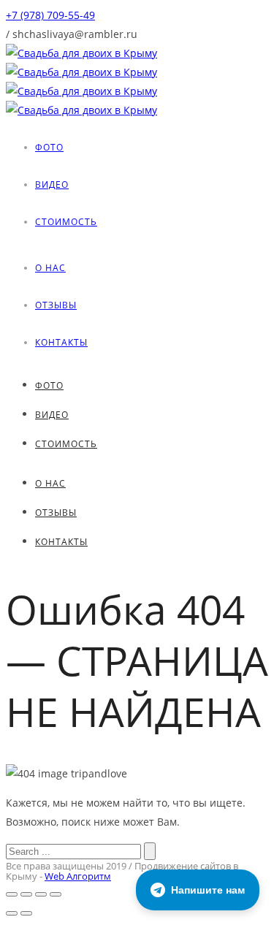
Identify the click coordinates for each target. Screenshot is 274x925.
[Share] (26, 894)
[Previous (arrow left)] (12, 913)
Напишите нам (208, 890)
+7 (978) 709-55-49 (50, 15)
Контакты (61, 342)
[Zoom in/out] (55, 894)
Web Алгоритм (78, 876)
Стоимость (66, 222)
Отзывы (56, 305)
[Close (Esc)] (12, 894)
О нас (50, 268)
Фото (49, 147)
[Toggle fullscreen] (41, 894)
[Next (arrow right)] (26, 913)
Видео (52, 184)
